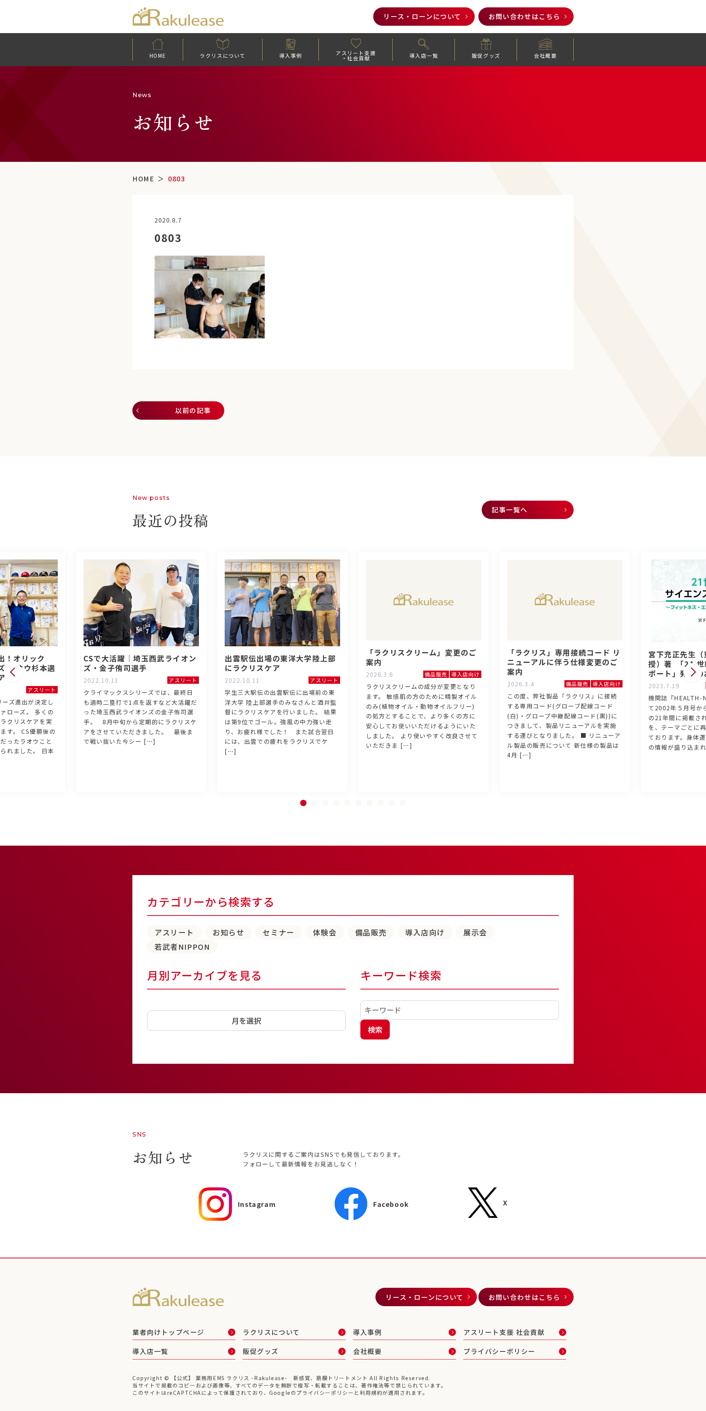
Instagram (257, 1204)
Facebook (391, 1204)
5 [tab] (347, 803)
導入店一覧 (423, 55)
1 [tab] (303, 803)
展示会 (475, 932)
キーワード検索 (401, 975)
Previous (13, 672)
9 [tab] (391, 803)
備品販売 (371, 932)
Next (692, 672)
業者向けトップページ (168, 1332)
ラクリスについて (223, 55)
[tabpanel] (423, 672)
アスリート (174, 932)
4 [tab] (336, 803)
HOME (157, 55)
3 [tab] (325, 803)
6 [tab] (358, 803)
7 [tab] (369, 803)
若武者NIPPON (182, 946)
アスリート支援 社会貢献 (504, 1332)
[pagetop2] (684, 1389)
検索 (375, 1029)
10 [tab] (402, 803)
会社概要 (545, 55)
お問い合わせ (524, 16)
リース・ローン (422, 16)
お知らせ (228, 932)
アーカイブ (163, 1005)
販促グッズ (486, 55)
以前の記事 (193, 410)
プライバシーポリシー (499, 1351)
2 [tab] (314, 803)
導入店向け (425, 932)
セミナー (278, 932)
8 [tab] (380, 803)
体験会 (325, 932)
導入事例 (290, 55)
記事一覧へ (510, 509)
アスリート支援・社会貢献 (356, 55)
